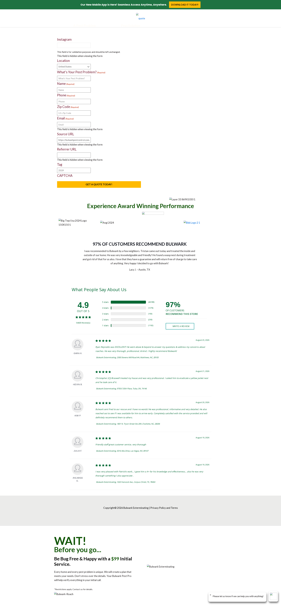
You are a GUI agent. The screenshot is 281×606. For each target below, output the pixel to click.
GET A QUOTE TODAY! (99, 184)
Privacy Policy (158, 507)
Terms (174, 507)
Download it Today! (184, 4)
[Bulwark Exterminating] (140, 18)
